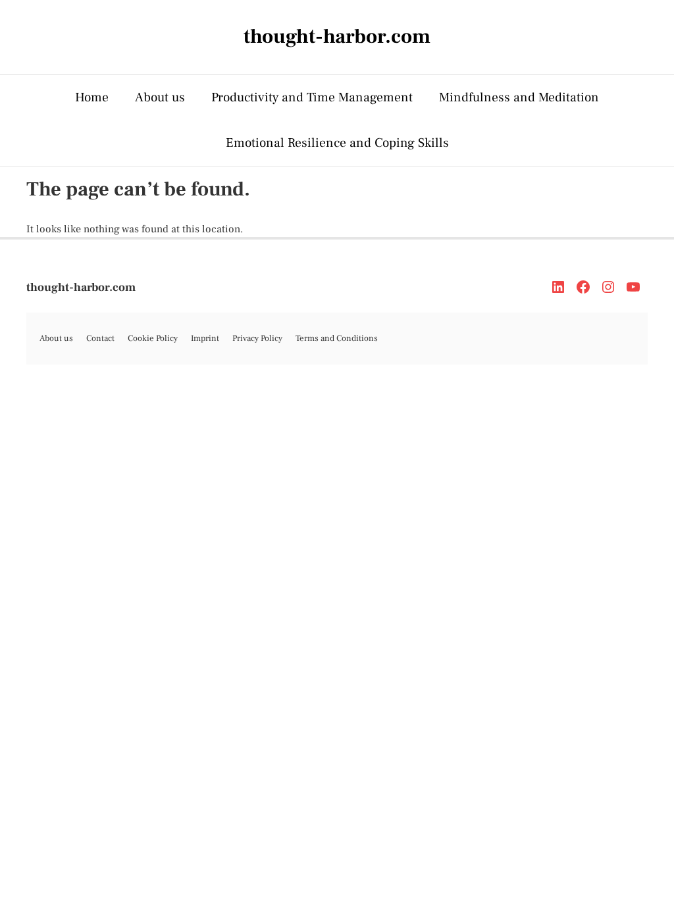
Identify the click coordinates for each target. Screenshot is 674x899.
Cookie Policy (153, 338)
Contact (100, 338)
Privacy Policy (257, 338)
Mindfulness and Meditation (519, 97)
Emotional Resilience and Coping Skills (337, 142)
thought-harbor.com (81, 287)
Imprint (205, 338)
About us (160, 97)
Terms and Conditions (337, 338)
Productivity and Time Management (312, 97)
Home (92, 97)
